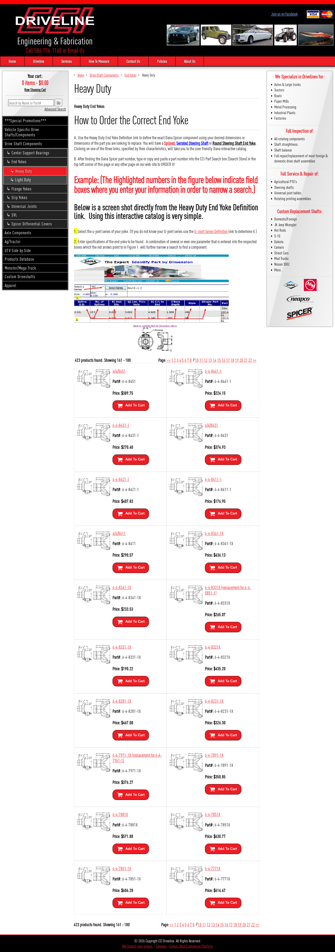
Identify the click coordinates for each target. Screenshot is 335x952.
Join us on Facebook (284, 14)
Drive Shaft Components (23, 143)
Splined (169, 143)
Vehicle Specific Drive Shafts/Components (22, 132)
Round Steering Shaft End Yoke (234, 143)
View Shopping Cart (35, 89)
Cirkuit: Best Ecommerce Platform (191, 946)
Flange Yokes (22, 188)
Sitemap (161, 946)
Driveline (38, 61)
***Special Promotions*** (25, 120)
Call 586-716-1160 (44, 50)
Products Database (19, 259)
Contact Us (133, 61)
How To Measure (99, 61)
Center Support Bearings (30, 152)
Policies (162, 61)
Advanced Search (55, 109)
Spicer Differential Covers (32, 223)
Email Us (76, 50)
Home (12, 61)
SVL (14, 215)
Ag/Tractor (13, 241)
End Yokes (19, 161)
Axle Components (18, 232)
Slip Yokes (19, 197)
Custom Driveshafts (20, 276)
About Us (189, 61)
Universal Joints (24, 206)
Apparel (10, 285)
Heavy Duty (23, 171)
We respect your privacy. (137, 946)
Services (66, 61)
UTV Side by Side (18, 250)
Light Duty (23, 179)
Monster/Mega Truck (20, 268)
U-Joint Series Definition (211, 231)
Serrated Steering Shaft (192, 143)
